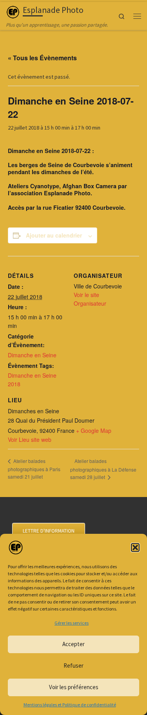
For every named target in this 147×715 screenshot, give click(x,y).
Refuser (73, 665)
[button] (135, 547)
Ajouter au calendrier (54, 235)
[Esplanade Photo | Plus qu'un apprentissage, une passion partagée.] (13, 11)
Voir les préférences (73, 687)
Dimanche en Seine (32, 355)
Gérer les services (71, 623)
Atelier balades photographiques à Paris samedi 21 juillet (34, 468)
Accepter (73, 644)
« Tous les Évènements (42, 57)
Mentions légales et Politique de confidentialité (70, 705)
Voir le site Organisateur (90, 299)
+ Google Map (93, 430)
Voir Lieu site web (29, 439)
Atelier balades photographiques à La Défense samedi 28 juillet (103, 469)
